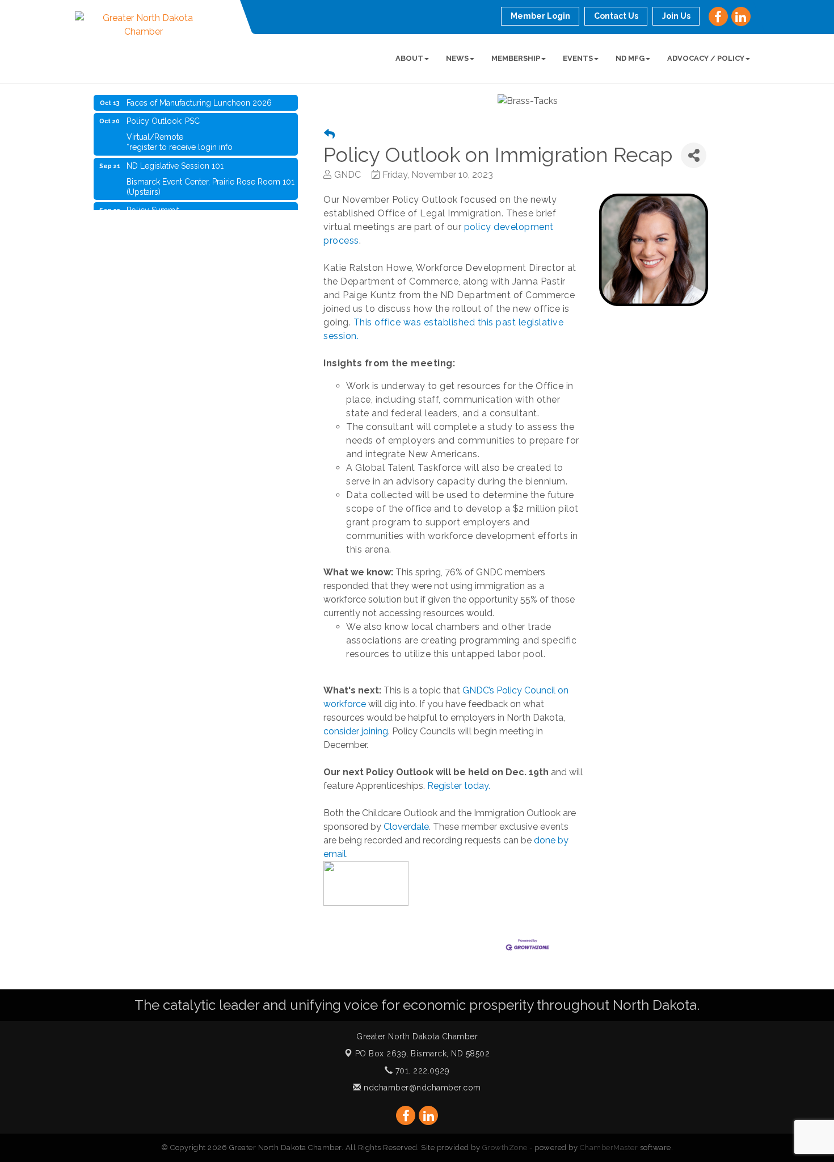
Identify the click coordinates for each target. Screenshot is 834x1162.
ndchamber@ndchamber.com (421, 1087)
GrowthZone (505, 1147)
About (409, 58)
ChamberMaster (609, 1147)
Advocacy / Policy (705, 58)
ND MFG (630, 58)
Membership (515, 58)
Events (578, 58)
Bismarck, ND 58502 (422, 1053)
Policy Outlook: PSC (163, 113)
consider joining (355, 731)
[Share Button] (693, 155)
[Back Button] (329, 134)
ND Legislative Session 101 (175, 158)
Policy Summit (153, 202)
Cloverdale (406, 826)
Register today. (459, 785)
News (457, 58)
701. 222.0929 (421, 1070)
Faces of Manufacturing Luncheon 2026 (199, 95)
